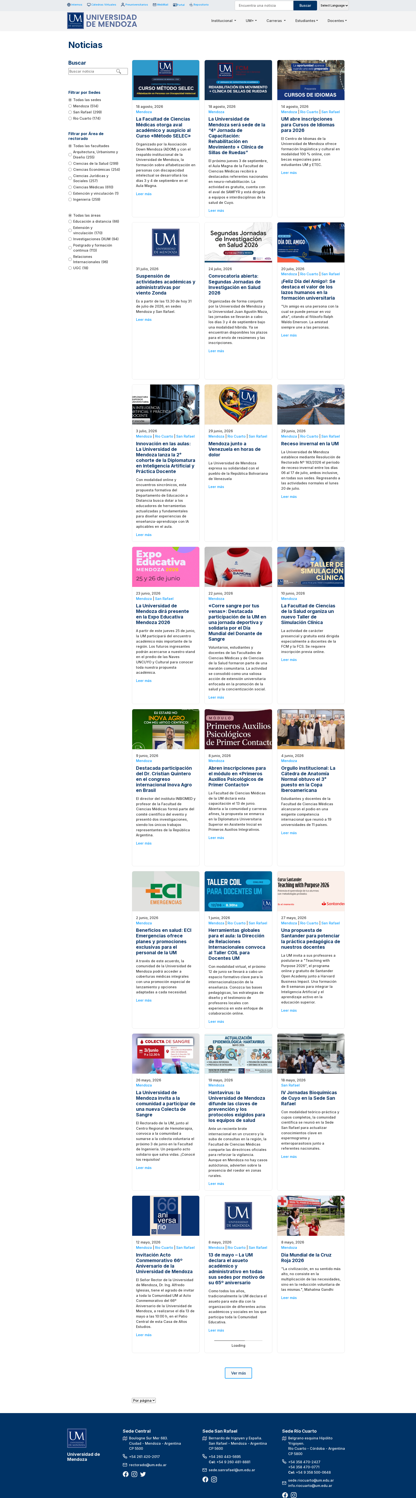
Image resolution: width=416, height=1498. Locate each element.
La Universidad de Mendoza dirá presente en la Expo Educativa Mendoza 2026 (162, 614)
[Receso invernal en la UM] (310, 404)
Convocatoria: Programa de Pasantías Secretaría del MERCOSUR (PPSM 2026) (309, 1425)
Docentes (336, 21)
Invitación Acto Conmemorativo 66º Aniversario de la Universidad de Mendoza (164, 1263)
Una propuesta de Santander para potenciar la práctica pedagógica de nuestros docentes (310, 938)
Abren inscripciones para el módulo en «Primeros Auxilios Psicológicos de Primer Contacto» (237, 776)
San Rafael (330, 112)
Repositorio (199, 4)
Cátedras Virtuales (103, 4)
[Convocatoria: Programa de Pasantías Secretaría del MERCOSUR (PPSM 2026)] (310, 1378)
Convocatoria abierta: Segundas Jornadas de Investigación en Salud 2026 (234, 284)
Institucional (222, 21)
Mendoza (144, 112)
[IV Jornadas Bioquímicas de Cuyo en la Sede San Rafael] (310, 1053)
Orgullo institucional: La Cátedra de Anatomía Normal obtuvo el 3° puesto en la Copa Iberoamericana (308, 779)
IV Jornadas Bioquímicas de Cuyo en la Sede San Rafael (309, 1098)
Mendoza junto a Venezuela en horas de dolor (234, 449)
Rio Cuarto (309, 112)
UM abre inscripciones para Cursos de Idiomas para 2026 (308, 124)
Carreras (274, 21)
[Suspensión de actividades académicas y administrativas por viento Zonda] (165, 242)
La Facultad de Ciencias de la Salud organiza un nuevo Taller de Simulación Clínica (308, 614)
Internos (76, 4)
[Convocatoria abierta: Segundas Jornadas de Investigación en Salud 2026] (238, 242)
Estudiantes (305, 21)
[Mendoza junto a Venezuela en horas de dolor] (238, 404)
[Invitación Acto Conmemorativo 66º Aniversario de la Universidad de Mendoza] (165, 1215)
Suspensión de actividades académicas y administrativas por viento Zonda (165, 284)
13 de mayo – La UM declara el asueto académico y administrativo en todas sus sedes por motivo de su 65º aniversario (236, 1268)
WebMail (162, 4)
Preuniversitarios (136, 4)
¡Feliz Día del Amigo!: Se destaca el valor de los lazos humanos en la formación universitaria (308, 289)
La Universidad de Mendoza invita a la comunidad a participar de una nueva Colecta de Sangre (165, 1104)
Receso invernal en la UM (310, 444)
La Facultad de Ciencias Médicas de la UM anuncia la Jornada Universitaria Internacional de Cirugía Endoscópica (165, 1428)
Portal (181, 5)
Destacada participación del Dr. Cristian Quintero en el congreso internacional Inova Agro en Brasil (164, 779)
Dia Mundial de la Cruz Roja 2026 (306, 1257)
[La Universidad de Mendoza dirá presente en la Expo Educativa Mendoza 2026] (165, 566)
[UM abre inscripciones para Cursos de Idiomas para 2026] (310, 80)
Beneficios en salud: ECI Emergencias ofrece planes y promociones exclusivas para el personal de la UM (163, 941)
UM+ (250, 21)
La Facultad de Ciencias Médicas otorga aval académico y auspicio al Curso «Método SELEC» (163, 127)
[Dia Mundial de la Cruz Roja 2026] (310, 1215)
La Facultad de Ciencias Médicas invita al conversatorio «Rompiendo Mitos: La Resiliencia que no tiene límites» (235, 1431)
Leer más (144, 194)
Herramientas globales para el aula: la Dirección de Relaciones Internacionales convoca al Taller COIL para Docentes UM (236, 944)
